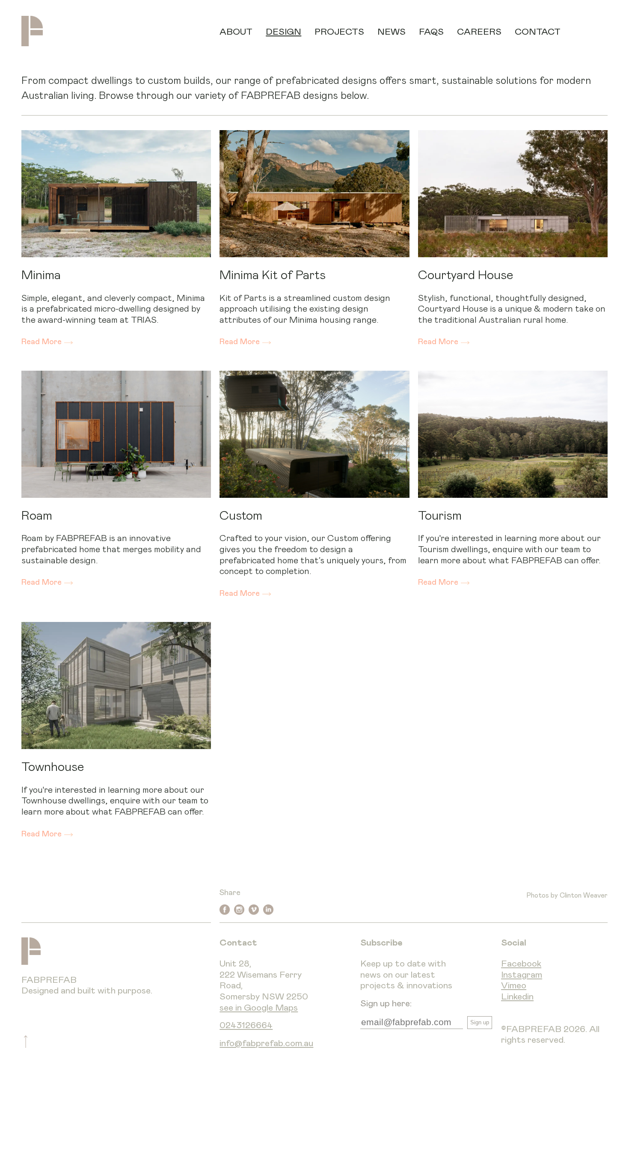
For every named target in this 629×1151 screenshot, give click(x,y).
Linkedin (517, 996)
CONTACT (538, 31)
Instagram (521, 974)
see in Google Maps (259, 1007)
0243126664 (246, 1025)
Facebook (521, 963)
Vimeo (513, 985)
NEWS (391, 31)
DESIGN (283, 31)
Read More (41, 342)
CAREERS (479, 31)
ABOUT (236, 31)
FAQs (431, 31)
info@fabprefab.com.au (266, 1043)
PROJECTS (339, 31)
